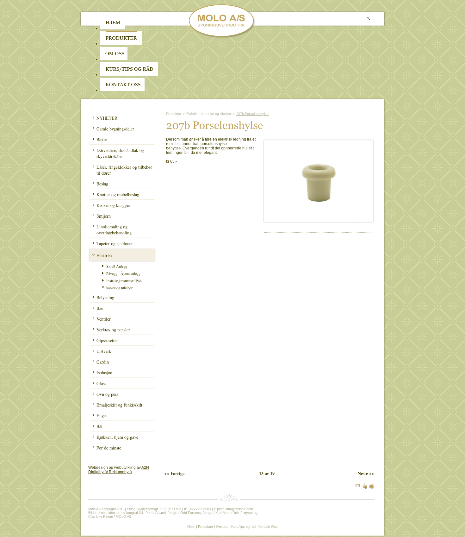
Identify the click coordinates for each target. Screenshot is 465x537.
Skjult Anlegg (116, 265)
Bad (99, 308)
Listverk (103, 351)
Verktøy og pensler (113, 330)
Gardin (102, 362)
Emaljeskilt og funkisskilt (119, 405)
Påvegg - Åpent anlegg (123, 273)
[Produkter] (121, 43)
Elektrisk (104, 255)
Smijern (103, 216)
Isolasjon (104, 373)
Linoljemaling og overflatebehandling (114, 230)
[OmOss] (154, 59)
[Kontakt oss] (122, 90)
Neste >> (366, 473)
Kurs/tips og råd (243, 526)
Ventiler (103, 319)
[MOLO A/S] (222, 37)
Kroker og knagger (113, 205)
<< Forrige (174, 473)
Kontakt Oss (268, 526)
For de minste (108, 448)
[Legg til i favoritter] (364, 487)
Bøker (101, 139)
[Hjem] (112, 28)
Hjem (191, 526)
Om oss (222, 526)
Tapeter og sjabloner (114, 243)
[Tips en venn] (358, 486)
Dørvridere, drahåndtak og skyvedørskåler (120, 153)
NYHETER (106, 118)
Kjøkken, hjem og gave (117, 437)
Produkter (173, 114)
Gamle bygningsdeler (115, 129)
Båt (99, 426)
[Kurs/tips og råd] (129, 74)
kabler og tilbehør (119, 287)
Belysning (105, 297)
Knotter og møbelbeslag (117, 194)
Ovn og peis (107, 394)
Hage (101, 416)
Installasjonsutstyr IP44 (124, 280)
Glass (101, 383)
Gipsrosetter (107, 340)
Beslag (102, 184)
